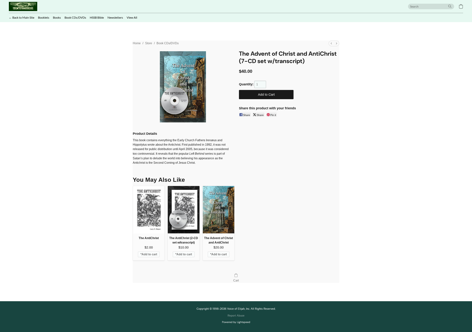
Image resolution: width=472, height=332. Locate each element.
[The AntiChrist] (148, 209)
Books (57, 17)
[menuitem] (331, 43)
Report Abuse (236, 315)
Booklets (43, 17)
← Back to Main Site (21, 17)
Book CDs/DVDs (75, 17)
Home (137, 43)
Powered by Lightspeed (236, 322)
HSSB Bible (97, 17)
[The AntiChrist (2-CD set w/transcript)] (183, 209)
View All (132, 17)
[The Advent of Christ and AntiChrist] (218, 209)
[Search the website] (450, 6)
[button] (23, 6)
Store (148, 43)
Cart (236, 280)
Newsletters (115, 17)
